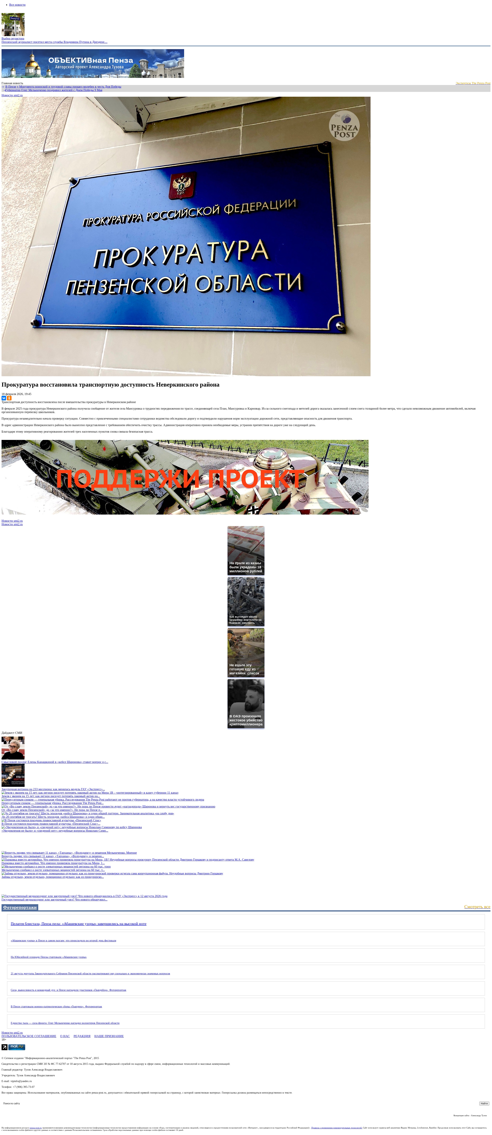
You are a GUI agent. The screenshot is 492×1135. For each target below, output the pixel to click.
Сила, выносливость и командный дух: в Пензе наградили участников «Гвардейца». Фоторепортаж (68, 990)
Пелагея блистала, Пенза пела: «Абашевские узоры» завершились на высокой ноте (78, 923)
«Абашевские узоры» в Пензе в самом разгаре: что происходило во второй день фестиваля (63, 940)
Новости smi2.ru (12, 95)
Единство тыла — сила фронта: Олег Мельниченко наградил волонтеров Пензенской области (65, 1023)
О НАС (65, 1036)
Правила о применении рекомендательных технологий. (336, 1128)
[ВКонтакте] (4, 398)
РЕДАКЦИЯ (82, 1036)
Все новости (17, 4)
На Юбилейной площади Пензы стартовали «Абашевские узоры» (49, 957)
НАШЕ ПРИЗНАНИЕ (109, 1036)
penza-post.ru (36, 1128)
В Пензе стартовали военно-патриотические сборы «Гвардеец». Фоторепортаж (56, 1006)
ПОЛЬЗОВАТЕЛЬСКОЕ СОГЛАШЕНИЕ (29, 1036)
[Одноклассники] (9, 398)
